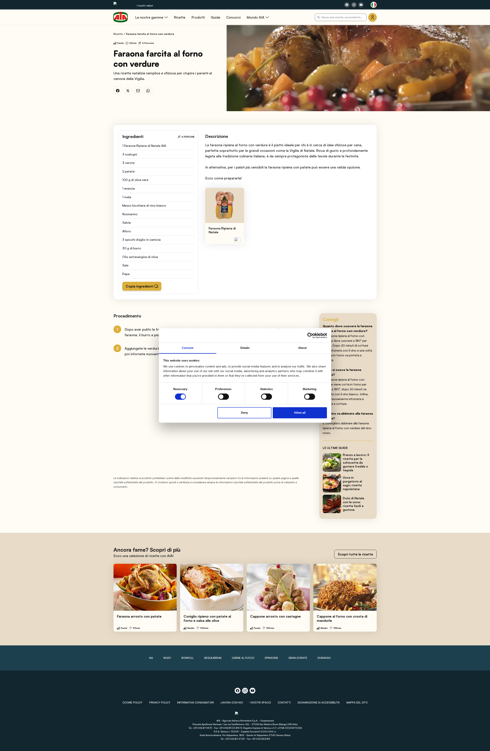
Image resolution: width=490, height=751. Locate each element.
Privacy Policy (159, 702)
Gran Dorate (297, 657)
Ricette (118, 33)
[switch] (223, 397)
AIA (151, 657)
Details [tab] (245, 347)
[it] (374, 5)
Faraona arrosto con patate (139, 616)
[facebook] (118, 90)
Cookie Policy (132, 702)
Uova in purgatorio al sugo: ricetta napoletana (352, 483)
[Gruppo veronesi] (245, 714)
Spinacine (271, 657)
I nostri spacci (260, 702)
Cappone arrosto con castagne (275, 616)
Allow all (299, 412)
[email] (138, 90)
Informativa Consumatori (195, 702)
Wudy (167, 657)
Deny (244, 412)
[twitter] (128, 90)
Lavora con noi (232, 702)
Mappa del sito (357, 702)
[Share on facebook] (347, 4)
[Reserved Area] (372, 17)
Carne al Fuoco (243, 657)
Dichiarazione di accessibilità (319, 702)
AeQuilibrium (212, 657)
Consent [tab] (187, 347)
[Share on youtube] (361, 4)
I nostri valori (145, 5)
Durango (324, 657)
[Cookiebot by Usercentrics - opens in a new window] (310, 335)
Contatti (284, 702)
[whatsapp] (148, 90)
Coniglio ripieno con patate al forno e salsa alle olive (207, 618)
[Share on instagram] (354, 4)
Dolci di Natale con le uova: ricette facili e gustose (353, 504)
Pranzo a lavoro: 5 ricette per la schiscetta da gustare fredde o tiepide (356, 462)
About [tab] (302, 347)
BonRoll (187, 657)
